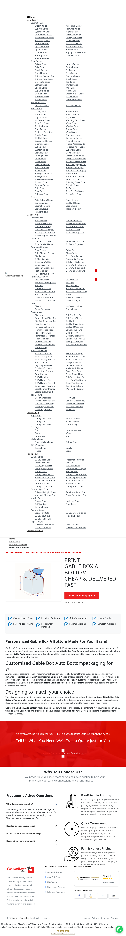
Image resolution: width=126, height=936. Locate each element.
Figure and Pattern (56, 887)
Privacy (95, 918)
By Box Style (14, 541)
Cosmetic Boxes (54, 872)
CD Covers (52, 882)
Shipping (105, 918)
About (87, 918)
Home (12, 538)
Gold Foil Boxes (54, 877)
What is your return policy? (19, 804)
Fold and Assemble (18, 544)
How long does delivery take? (20, 826)
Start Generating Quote (82, 595)
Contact (114, 918)
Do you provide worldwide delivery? (23, 833)
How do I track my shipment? (20, 841)
